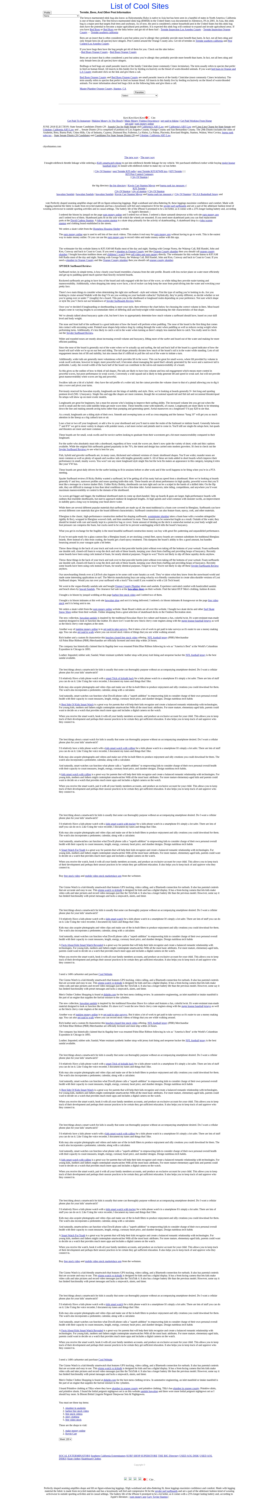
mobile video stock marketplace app (103, 875)
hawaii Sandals (87, 589)
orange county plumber (161, 260)
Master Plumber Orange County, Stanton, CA (103, 88)
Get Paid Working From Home (196, 120)
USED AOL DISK (189, 1455)
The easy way (147, 157)
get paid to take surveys (115, 629)
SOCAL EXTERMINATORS (74, 1455)
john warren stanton (107, 220)
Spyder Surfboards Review (120, 301)
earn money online (144, 123)
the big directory (117, 185)
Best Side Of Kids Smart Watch (77, 704)
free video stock (73, 1419)
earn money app (210, 214)
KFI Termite (175, 171)
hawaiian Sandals (65, 194)
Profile (47, 12)
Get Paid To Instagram (78, 120)
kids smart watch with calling (120, 748)
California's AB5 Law (152, 126)
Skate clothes (74, 1458)
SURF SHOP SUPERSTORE (141, 1455)
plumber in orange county (125, 1388)
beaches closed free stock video (122, 637)
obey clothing (72, 1416)
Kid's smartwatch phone (109, 163)
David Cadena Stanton (82, 220)
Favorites (139, 92)
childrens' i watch (116, 254)
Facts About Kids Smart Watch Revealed (82, 945)
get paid (129, 123)
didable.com (109, 994)
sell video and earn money (144, 254)
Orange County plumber (165, 251)
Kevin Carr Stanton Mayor (141, 185)
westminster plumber (158, 516)
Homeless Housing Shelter (106, 228)
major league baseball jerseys (196, 620)
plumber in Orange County (130, 251)
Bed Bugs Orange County (94, 52)
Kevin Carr (71, 1433)
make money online (75, 1430)
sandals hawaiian (149, 1391)
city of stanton (139, 191)
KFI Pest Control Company (139, 174)
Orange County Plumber (127, 586)
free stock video (72, 875)
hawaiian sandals (88, 617)
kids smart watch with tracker (121, 823)
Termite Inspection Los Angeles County (181, 29)
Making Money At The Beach (107, 120)
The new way (131, 157)
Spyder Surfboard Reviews (73, 449)
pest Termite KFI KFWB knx (153, 171)
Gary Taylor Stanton (157, 1496)
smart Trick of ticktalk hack (120, 678)
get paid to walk (86, 632)
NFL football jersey (157, 637)
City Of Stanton (103, 171)
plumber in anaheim (75, 1408)
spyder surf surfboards (175, 206)
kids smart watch (114, 918)
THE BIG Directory (168, 1455)
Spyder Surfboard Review (80, 333)
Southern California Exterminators (108, 1455)
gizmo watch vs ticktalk (110, 890)
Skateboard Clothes (91, 1458)
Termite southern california (104, 32)
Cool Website (105, 974)
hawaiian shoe (112, 600)
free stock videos (74, 1414)
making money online (87, 629)
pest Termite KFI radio (124, 171)
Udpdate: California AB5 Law (58, 129)
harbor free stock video (124, 595)
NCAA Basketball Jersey (205, 194)
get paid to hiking (170, 120)
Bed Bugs (95, 29)
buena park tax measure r (173, 185)
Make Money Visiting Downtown (141, 120)
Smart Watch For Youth (73, 850)
